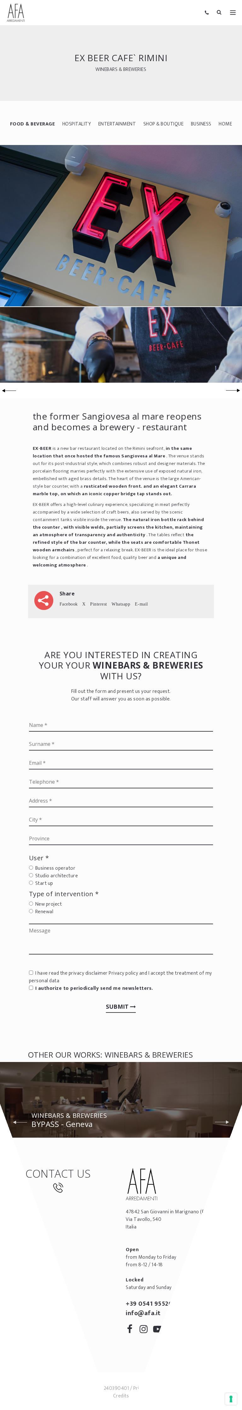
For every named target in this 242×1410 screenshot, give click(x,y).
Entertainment (117, 124)
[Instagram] (146, 1330)
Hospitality (76, 124)
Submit (118, 1006)
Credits (121, 1396)
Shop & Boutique (163, 124)
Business (201, 124)
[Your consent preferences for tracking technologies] (231, 1399)
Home (225, 124)
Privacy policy (123, 973)
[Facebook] (132, 1330)
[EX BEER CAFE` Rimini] (121, 225)
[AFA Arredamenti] (15, 12)
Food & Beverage (32, 124)
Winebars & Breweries (120, 69)
